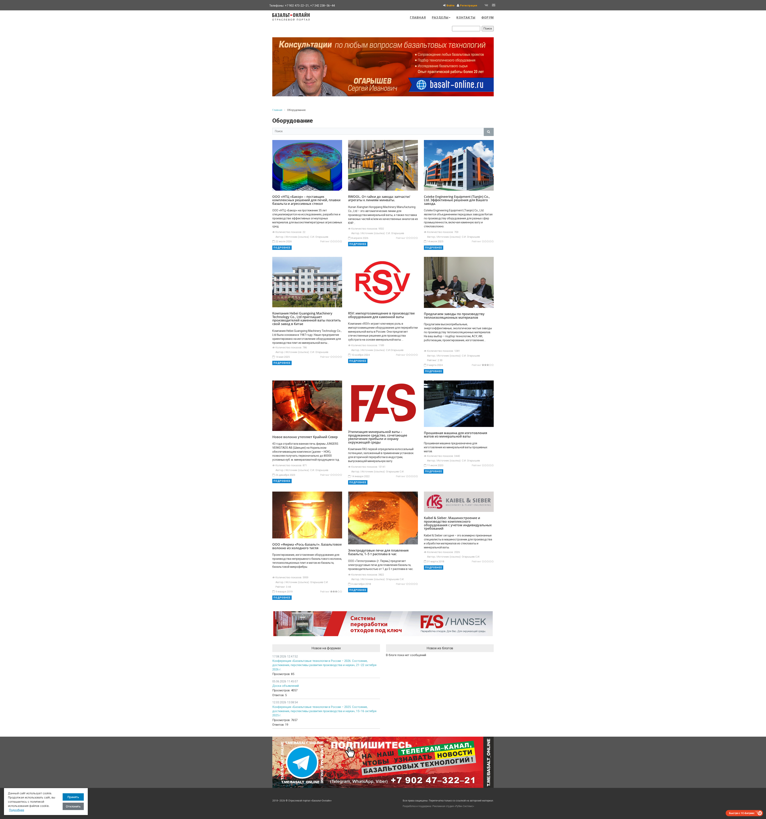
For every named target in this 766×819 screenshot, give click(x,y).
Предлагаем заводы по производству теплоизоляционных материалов (454, 316)
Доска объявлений (285, 686)
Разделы (440, 17)
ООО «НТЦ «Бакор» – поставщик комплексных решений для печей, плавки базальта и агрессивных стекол (306, 200)
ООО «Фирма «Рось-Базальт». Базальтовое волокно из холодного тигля (307, 546)
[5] (341, 241)
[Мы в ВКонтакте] (486, 5)
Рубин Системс (464, 806)
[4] (338, 241)
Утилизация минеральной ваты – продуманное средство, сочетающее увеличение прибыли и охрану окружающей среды (377, 437)
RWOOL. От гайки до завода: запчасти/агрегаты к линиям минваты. (379, 198)
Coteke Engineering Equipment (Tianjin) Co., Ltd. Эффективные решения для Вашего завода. (457, 200)
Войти (450, 5)
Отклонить (73, 806)
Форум (487, 17)
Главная (418, 17)
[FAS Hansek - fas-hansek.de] (383, 623)
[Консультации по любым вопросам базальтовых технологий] (383, 66)
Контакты (465, 17)
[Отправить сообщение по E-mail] (493, 5)
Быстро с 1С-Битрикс (742, 813)
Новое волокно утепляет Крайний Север (305, 437)
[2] (334, 241)
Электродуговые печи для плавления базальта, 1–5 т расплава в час (378, 552)
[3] (336, 241)
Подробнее (281, 247)
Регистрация (468, 5)
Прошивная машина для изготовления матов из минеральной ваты (455, 435)
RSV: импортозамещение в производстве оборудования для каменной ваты (381, 315)
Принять (73, 797)
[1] (331, 241)
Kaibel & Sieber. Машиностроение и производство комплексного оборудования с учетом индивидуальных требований (458, 523)
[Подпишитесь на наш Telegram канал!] (383, 762)
